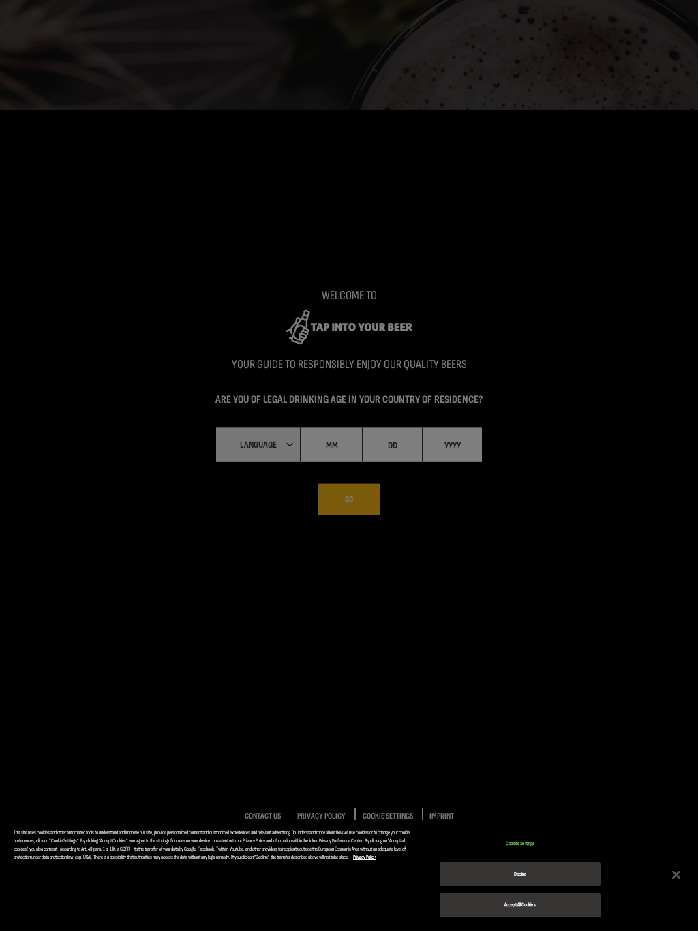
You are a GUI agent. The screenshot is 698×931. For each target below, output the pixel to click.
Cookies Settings (520, 843)
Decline (520, 874)
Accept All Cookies (519, 905)
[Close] (676, 874)
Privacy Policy (364, 857)
